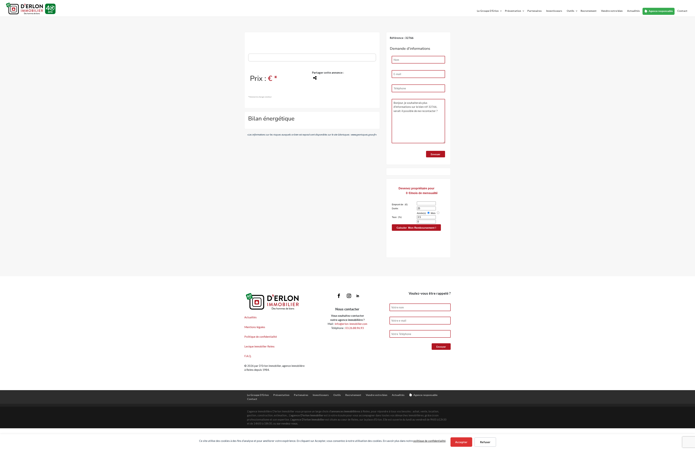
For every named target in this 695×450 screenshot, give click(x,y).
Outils (570, 10)
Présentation (513, 10)
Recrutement (589, 10)
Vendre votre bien (612, 10)
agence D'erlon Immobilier (306, 415)
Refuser (485, 442)
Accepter (461, 442)
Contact (682, 10)
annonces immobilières (345, 411)
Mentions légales (254, 327)
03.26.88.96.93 (354, 328)
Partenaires (534, 10)
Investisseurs (554, 10)
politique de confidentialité (429, 440)
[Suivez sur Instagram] (349, 296)
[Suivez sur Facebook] (338, 296)
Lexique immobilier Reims (259, 346)
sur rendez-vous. (287, 423)
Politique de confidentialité (260, 336)
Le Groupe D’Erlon (488, 10)
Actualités (633, 10)
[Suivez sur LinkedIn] (358, 296)
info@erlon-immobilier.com (351, 323)
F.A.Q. (247, 356)
